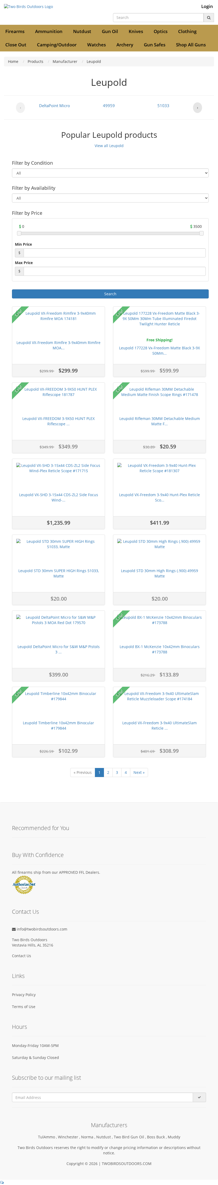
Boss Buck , (157, 1136)
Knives (136, 31)
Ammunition (48, 31)
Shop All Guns (191, 45)
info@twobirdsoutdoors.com (41, 929)
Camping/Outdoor (57, 45)
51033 (163, 105)
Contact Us (21, 955)
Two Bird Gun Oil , (130, 1136)
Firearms (14, 31)
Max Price (24, 262)
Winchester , (69, 1136)
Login (207, 6)
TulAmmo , (48, 1136)
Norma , (88, 1136)
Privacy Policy (24, 994)
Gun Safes (154, 45)
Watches (96, 45)
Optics (160, 31)
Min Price (23, 244)
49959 (109, 105)
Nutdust (82, 31)
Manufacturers (109, 1125)
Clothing (187, 31)
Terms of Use (23, 1006)
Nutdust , (105, 1136)
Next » (139, 772)
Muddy (174, 1136)
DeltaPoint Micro (54, 105)
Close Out (15, 45)
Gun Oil (110, 31)
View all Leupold (109, 145)
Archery (124, 45)
